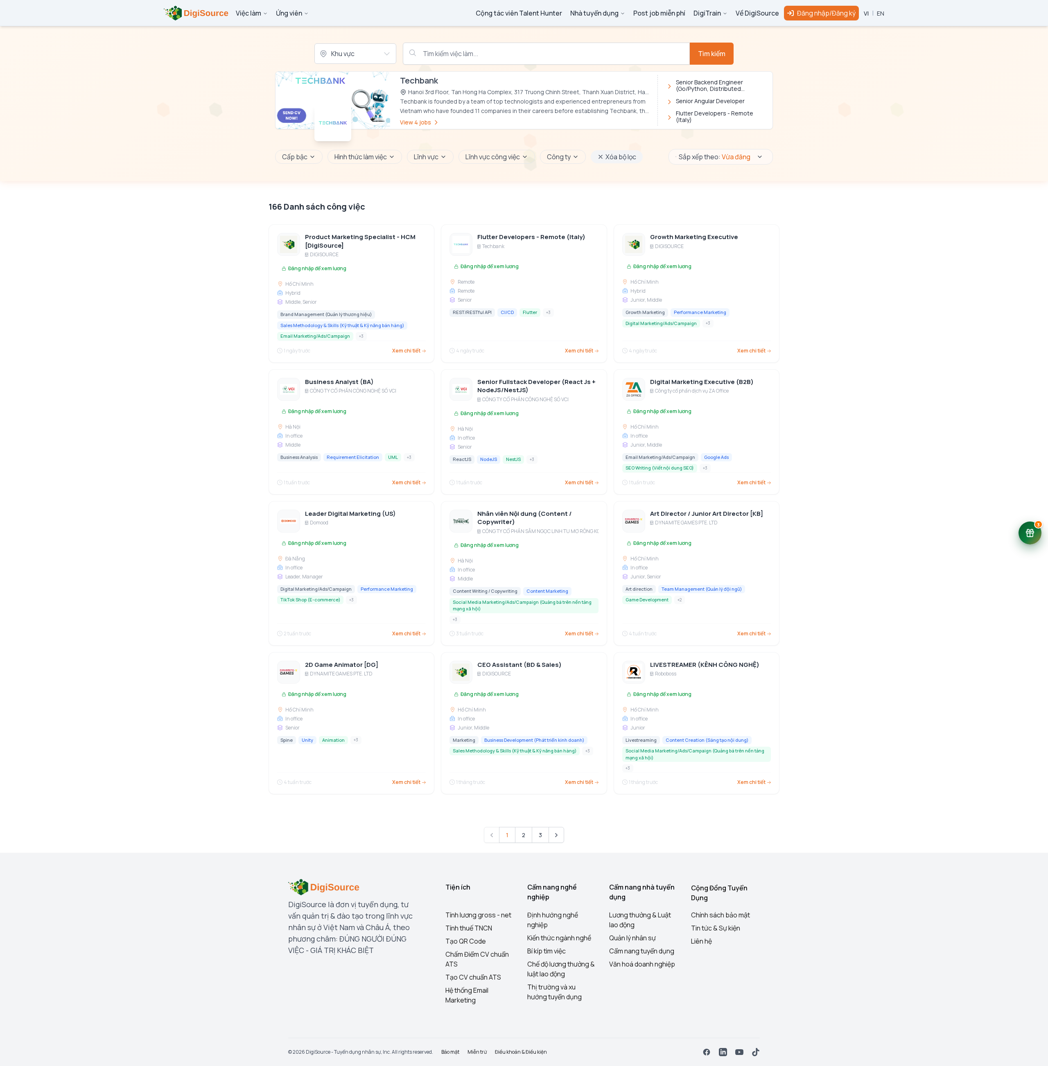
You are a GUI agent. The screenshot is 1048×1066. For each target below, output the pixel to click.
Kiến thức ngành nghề (559, 937)
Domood (319, 522)
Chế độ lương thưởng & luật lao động (561, 969)
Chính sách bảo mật (720, 914)
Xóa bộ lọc (620, 156)
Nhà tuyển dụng (594, 13)
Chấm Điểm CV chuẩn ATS (477, 959)
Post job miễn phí (659, 13)
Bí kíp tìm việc (546, 950)
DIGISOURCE (324, 254)
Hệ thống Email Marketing (466, 995)
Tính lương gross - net (478, 914)
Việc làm (248, 13)
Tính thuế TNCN (468, 928)
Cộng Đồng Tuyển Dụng (719, 892)
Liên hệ (701, 941)
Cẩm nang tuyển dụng (641, 950)
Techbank (493, 246)
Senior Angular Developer (710, 101)
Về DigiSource (757, 13)
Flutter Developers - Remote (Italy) (714, 116)
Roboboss (665, 674)
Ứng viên (289, 13)
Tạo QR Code (465, 941)
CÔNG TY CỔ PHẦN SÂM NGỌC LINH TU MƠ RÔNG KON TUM (549, 531)
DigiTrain (707, 13)
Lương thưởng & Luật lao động (640, 919)
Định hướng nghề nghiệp (552, 919)
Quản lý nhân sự (632, 937)
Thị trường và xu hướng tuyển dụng (554, 991)
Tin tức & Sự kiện (715, 928)
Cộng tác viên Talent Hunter (519, 13)
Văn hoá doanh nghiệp (642, 964)
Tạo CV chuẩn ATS (473, 977)
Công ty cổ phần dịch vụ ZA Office (692, 391)
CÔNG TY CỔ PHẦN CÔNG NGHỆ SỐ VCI (353, 391)
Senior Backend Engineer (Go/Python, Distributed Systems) (709, 85)
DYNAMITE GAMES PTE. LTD (686, 522)
